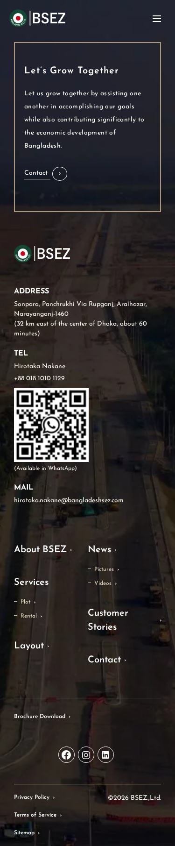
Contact (104, 660)
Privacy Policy (31, 797)
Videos (103, 583)
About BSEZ (40, 550)
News (99, 550)
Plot (25, 602)
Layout (29, 646)
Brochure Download (39, 716)
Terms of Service (35, 815)
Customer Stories (108, 620)
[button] (45, 173)
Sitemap (24, 833)
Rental (29, 616)
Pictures (104, 569)
